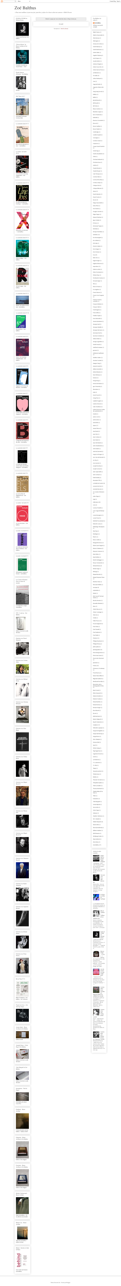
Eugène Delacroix (97, 263)
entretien (95, 234)
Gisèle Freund (96, 344)
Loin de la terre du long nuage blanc (102, 972)
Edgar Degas (96, 214)
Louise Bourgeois (97, 515)
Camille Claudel (97, 135)
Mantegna (95, 534)
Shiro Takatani (96, 739)
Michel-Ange (96, 568)
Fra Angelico (96, 289)
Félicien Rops (96, 275)
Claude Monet (96, 168)
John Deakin (96, 448)
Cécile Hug (95, 151)
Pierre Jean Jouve (97, 655)
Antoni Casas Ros (97, 67)
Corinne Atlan (96, 177)
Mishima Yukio (96, 581)
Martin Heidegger (97, 560)
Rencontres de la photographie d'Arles (98, 685)
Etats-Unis (95, 257)
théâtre (95, 777)
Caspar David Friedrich (98, 146)
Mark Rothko (96, 557)
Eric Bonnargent (97, 237)
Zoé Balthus (25, 7)
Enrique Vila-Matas (97, 231)
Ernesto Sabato (97, 246)
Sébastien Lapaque (97, 728)
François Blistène (97, 304)
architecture (96, 72)
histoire (95, 378)
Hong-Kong (96, 380)
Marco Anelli (96, 540)
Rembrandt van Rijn (98, 681)
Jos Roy (95, 460)
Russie (94, 713)
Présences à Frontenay (98, 668)
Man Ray (95, 531)
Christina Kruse (97, 162)
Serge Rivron (96, 736)
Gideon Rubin (96, 338)
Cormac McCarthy (97, 179)
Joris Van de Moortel (98, 457)
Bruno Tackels (96, 129)
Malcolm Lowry (97, 524)
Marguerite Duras (97, 542)
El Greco (95, 223)
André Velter (96, 52)
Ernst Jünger (96, 249)
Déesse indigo (102, 952)
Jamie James (96, 420)
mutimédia (95, 590)
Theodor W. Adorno (98, 780)
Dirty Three (96, 205)
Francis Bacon (96, 292)
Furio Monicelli (96, 318)
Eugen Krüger (96, 260)
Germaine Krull (96, 333)
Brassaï (95, 123)
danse (94, 191)
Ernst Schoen (96, 252)
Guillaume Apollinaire (98, 353)
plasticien (95, 662)
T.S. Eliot (95, 765)
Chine (94, 156)
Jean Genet (96, 440)
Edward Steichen (97, 217)
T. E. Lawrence (96, 762)
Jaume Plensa (96, 428)
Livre (94, 505)
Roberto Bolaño (97, 696)
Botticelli (95, 117)
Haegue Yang (96, 363)
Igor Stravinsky (96, 386)
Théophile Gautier (97, 782)
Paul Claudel (96, 629)
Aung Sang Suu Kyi (97, 91)
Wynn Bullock (96, 839)
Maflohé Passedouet (98, 521)
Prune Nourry (96, 673)
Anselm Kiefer (96, 61)
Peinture (95, 638)
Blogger (68, 1282)
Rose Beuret (96, 710)
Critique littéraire (97, 188)
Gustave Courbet (97, 360)
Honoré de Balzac (97, 383)
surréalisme (96, 759)
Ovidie (94, 618)
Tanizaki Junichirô (97, 771)
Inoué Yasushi (96, 395)
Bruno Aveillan (96, 126)
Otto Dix (95, 615)
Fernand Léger (96, 281)
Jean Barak (95, 431)
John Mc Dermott (97, 451)
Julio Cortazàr (96, 474)
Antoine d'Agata (97, 64)
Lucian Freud (96, 518)
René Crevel (96, 690)
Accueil (61, 24)
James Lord (96, 417)
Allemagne (95, 41)
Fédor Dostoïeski (97, 272)
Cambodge (96, 132)
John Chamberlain (97, 445)
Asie (94, 81)
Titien (94, 796)
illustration (95, 389)
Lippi (94, 499)
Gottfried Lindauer (97, 347)
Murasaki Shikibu (97, 584)
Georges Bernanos (98, 330)
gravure (95, 350)
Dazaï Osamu (96, 197)
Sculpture (95, 725)
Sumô (94, 756)
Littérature (95, 502)
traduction (95, 798)
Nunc (94, 606)
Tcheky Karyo (96, 774)
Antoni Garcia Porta (98, 70)
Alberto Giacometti (97, 35)
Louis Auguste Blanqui (98, 511)
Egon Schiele (96, 220)
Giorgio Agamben (97, 341)
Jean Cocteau (96, 437)
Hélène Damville (97, 369)
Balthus (95, 94)
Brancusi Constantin (98, 120)
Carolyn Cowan (97, 140)
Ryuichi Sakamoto (97, 722)
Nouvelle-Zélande (97, 603)
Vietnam (95, 813)
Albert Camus (96, 32)
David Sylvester (97, 194)
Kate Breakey (96, 477)
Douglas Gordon (97, 211)
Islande (95, 414)
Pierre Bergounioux (98, 652)
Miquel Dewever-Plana (98, 577)
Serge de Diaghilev (98, 730)
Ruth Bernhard (96, 716)
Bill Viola (95, 106)
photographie (96, 649)
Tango (94, 768)
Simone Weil (96, 742)
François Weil (96, 307)
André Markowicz (97, 49)
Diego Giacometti (97, 203)
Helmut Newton (97, 372)
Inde (94, 392)
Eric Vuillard (96, 240)
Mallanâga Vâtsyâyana (98, 526)
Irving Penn (96, 398)
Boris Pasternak (97, 114)
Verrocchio (96, 807)
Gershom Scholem (97, 336)
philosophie (96, 646)
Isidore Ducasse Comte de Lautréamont (99, 410)
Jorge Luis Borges (97, 454)
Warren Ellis (96, 824)
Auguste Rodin (96, 84)
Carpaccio (95, 143)
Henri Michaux (96, 375)
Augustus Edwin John (98, 87)
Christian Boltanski (97, 159)
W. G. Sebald (96, 819)
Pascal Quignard (97, 623)
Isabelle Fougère (97, 401)
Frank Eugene (96, 310)
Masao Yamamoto (97, 563)
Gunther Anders (97, 357)
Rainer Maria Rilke (97, 675)
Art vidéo (95, 75)
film (94, 284)
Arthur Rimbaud (97, 78)
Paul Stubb (95, 635)
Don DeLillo (96, 208)
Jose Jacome (96, 463)
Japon (94, 425)
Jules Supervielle (97, 471)
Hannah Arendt (97, 366)
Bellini (94, 97)
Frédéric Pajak (96, 315)
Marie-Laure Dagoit (98, 545)
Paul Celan (95, 626)
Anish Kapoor (96, 58)
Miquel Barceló (97, 574)
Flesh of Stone (96, 286)
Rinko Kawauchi (97, 693)
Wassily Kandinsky (97, 827)
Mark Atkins (96, 554)
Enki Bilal (95, 229)
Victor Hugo (96, 810)
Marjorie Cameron (97, 551)
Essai (94, 255)
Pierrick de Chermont (98, 658)
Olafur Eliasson (97, 609)
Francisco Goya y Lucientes (97, 300)
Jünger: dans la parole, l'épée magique (102, 858)
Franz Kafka (96, 312)
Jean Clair (95, 434)
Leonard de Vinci (97, 486)
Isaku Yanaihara (97, 406)
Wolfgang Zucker (97, 836)
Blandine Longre (97, 112)
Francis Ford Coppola (98, 295)
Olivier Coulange (97, 612)
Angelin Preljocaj (97, 55)
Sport (94, 745)
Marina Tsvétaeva (97, 548)
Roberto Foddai (97, 699)
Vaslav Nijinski (96, 804)
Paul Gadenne (96, 632)
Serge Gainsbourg (97, 733)
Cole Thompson (97, 174)
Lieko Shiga (96, 496)
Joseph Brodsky (97, 466)
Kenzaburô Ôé (96, 480)
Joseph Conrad (97, 469)
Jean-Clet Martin (97, 443)
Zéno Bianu (96, 842)
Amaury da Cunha (97, 44)
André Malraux (96, 46)
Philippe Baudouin (97, 641)
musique (95, 587)
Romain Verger (97, 707)
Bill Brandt (95, 103)
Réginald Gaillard (97, 678)
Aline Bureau (96, 38)
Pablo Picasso (96, 620)
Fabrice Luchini (96, 269)
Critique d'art (96, 185)
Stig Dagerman (97, 751)
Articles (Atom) (64, 28)
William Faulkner (97, 830)
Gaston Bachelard (97, 321)
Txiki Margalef (96, 801)
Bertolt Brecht (96, 100)
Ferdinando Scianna (98, 278)
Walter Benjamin (97, 821)
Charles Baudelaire (98, 153)
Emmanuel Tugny (97, 226)
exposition (95, 266)
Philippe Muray (96, 644)
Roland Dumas (96, 704)
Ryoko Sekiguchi (97, 719)
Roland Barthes (97, 702)
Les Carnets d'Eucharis (98, 492)
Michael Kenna (96, 566)
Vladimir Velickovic (97, 816)
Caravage (95, 138)
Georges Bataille (97, 327)
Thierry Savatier (97, 785)
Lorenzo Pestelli (97, 508)
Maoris (95, 537)
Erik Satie (95, 243)
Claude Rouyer (96, 171)
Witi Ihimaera (96, 833)
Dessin (94, 200)
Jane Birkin (95, 422)
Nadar (94, 593)
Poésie (94, 665)
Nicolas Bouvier (97, 600)
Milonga (95, 571)
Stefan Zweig (96, 748)
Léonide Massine (97, 489)
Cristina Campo (97, 182)
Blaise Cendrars (97, 109)
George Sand (96, 324)
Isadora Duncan (97, 404)
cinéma (95, 165)
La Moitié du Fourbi (98, 483)
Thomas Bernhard (97, 788)
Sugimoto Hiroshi (97, 754)
